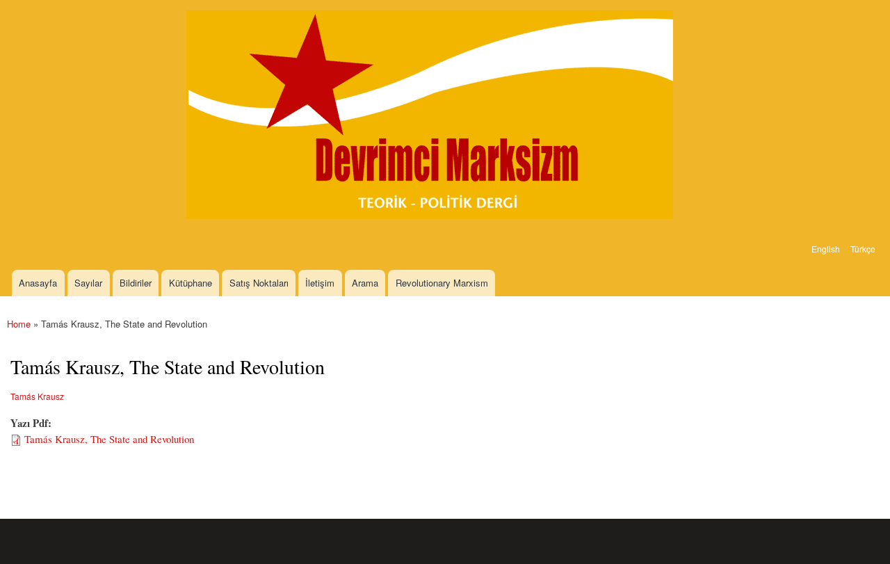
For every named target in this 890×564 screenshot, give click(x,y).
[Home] (431, 116)
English (825, 249)
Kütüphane (190, 282)
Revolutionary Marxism (442, 282)
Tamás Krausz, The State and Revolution (109, 439)
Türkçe (862, 249)
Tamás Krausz (37, 396)
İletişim (319, 282)
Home (19, 323)
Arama (365, 282)
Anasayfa (38, 282)
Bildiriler (136, 282)
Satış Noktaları (259, 282)
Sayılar (88, 282)
